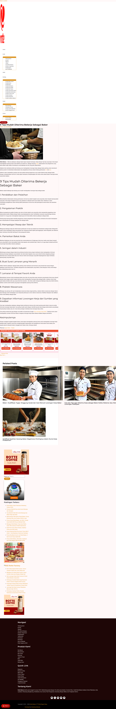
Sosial (4, 101)
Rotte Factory (14, 566)
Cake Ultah (20, 660)
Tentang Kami (8, 58)
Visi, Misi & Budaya (9, 64)
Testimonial (20, 636)
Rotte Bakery (33, 704)
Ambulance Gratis (9, 107)
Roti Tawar (20, 653)
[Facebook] (52, 698)
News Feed (20, 672)
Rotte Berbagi (8, 105)
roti (46, 169)
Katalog (4, 77)
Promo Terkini (8, 117)
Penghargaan (8, 67)
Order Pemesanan (22, 677)
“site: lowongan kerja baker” (40, 311)
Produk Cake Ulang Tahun (10, 90)
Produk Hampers (8, 95)
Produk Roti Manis (9, 86)
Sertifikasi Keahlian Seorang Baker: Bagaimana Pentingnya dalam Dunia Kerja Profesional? (30, 439)
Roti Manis (20, 650)
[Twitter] (55, 698)
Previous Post (4, 353)
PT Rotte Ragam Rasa (42, 704)
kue (50, 169)
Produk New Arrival (9, 81)
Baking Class (21, 662)
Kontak (6, 60)
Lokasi (6, 63)
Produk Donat (8, 83)
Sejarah (7, 61)
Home (4, 49)
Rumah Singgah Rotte (10, 110)
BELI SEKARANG (5, 348)
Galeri (4, 72)
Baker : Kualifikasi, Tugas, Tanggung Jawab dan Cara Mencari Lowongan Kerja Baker (32, 403)
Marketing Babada (35, 707)
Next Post (3, 355)
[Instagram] (58, 698)
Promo (4, 113)
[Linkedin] (64, 698)
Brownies (20, 655)
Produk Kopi (8, 84)
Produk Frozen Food (9, 93)
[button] (3, 122)
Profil (4, 54)
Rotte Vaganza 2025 (22, 643)
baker (37, 163)
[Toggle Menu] (9, 57)
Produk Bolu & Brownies (10, 92)
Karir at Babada (21, 641)
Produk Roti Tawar (9, 89)
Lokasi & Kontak (21, 683)
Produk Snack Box (9, 96)
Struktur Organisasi (9, 66)
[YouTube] (61, 698)
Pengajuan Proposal (22, 681)
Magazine (20, 669)
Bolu (19, 658)
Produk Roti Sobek (9, 87)
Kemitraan (20, 639)
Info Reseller (21, 679)
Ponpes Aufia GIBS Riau (10, 108)
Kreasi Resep (8, 119)
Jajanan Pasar (21, 657)
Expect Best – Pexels (9, 328)
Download (20, 638)
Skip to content (3, 0)
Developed (27, 707)
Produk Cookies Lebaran (10, 98)
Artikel (1, 126)
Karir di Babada (8, 69)
